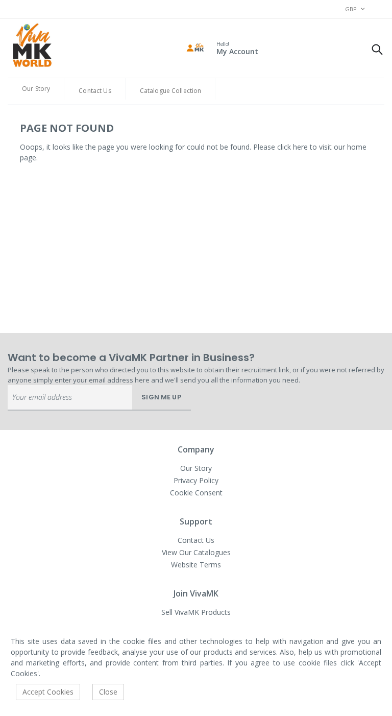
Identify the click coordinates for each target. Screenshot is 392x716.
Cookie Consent (196, 492)
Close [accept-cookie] (108, 692)
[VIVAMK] (32, 46)
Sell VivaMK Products (196, 612)
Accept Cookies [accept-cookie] (48, 692)
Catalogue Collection (171, 90)
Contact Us (95, 90)
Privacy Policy (196, 480)
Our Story (36, 88)
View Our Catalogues (196, 552)
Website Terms (196, 564)
